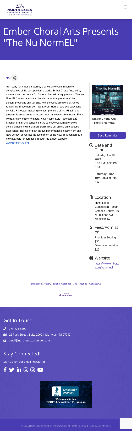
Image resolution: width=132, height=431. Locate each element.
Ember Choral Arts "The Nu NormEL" (104, 120)
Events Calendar (62, 283)
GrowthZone (104, 425)
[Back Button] (7, 79)
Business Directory (41, 283)
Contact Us (95, 283)
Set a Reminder (107, 135)
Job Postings (80, 283)
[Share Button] (14, 78)
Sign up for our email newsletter (24, 362)
